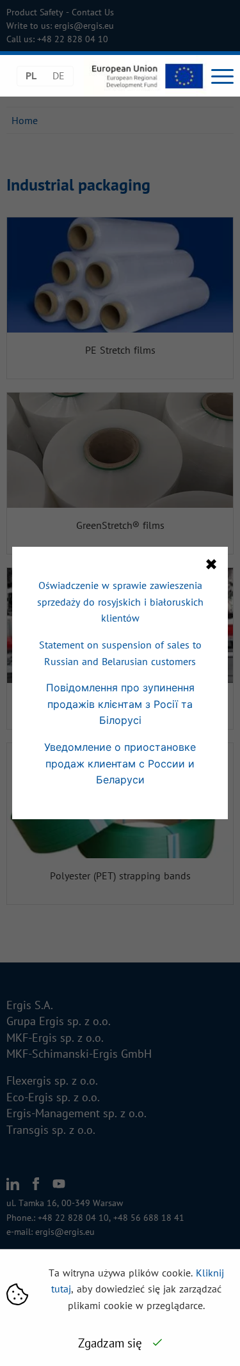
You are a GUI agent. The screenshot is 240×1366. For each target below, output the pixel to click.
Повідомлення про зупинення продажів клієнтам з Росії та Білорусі (120, 703)
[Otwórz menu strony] (222, 76)
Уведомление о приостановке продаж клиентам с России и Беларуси (120, 763)
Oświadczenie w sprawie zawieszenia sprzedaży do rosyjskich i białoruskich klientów (120, 601)
